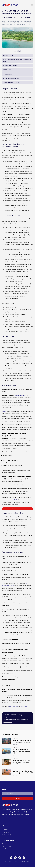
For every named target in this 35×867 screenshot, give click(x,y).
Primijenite (5, 829)
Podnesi (17, 798)
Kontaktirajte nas (7, 849)
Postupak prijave (8, 74)
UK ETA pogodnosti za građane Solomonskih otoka (17, 60)
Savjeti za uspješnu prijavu (11, 78)
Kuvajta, (4, 122)
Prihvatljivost (5, 832)
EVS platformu (19, 395)
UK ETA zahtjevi (8, 70)
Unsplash (24, 706)
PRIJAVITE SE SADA (8, 722)
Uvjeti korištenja (6, 846)
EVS (4, 411)
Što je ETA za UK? (8, 55)
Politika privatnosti (7, 844)
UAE (25, 122)
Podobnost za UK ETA (10, 65)
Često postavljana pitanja (11, 82)
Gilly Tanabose (13, 706)
